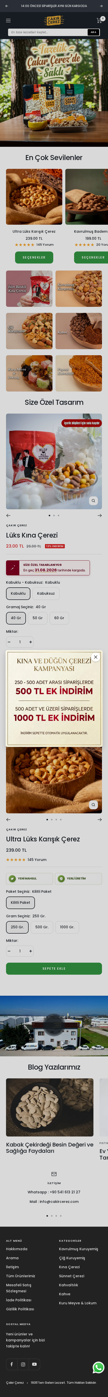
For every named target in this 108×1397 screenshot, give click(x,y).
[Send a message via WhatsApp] (98, 1367)
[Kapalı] (95, 657)
